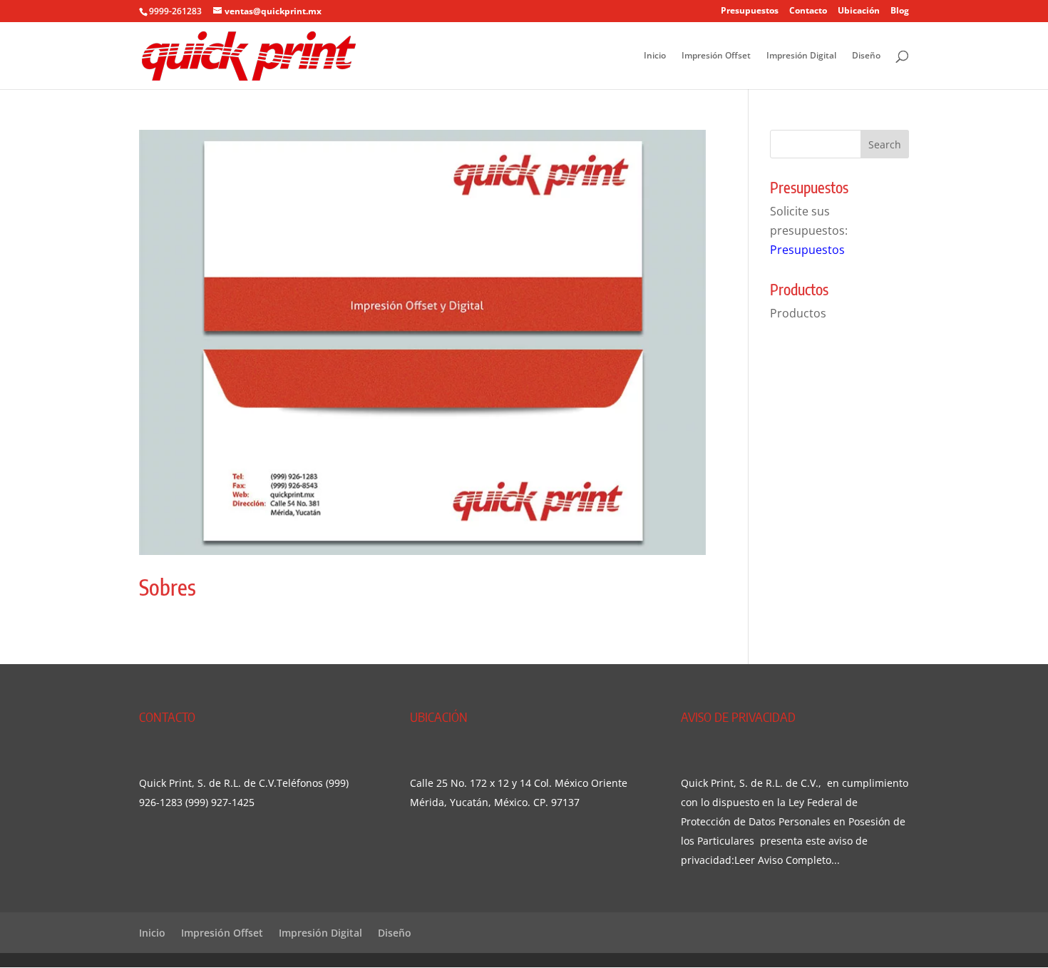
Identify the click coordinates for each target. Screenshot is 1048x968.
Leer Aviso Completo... (787, 860)
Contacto (808, 11)
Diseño (866, 56)
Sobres (167, 587)
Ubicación (859, 11)
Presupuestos (750, 11)
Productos (798, 313)
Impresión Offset (716, 56)
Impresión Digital (801, 56)
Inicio (655, 56)
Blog (899, 11)
